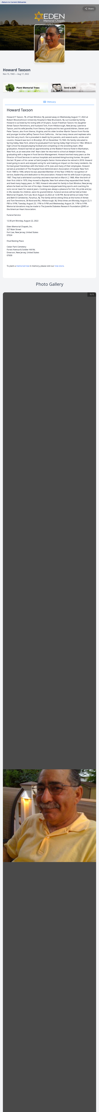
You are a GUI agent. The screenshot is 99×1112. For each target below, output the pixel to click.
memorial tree (22, 266)
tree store (59, 266)
